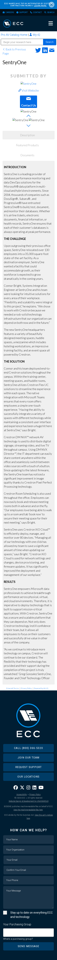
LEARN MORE (40, 5)
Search (50, 12)
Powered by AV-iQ (41, 688)
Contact (37, 12)
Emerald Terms (12, 688)
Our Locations (28, 776)
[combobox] (28, 932)
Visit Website (30, 90)
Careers (10, 12)
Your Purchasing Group (17, 924)
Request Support (28, 767)
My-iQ (36, 34)
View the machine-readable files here (28, 810)
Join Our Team (28, 757)
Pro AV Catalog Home (14, 34)
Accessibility (21, 794)
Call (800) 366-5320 (28, 748)
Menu (51, 23)
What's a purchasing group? (18, 938)
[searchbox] (5, 931)
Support (23, 12)
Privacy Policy (26, 688)
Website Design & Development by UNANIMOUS (28, 801)
